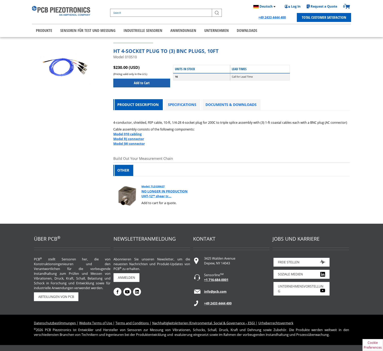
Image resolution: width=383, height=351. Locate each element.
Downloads (247, 30)
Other (123, 170)
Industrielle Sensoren (142, 30)
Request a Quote (324, 6)
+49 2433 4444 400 (272, 17)
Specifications (182, 104)
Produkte (44, 30)
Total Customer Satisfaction (324, 17)
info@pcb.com (215, 291)
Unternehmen (216, 30)
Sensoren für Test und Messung (87, 30)
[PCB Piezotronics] (61, 11)
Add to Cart (142, 82)
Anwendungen (183, 30)
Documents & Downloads (231, 104)
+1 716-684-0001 (216, 280)
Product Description (138, 104)
